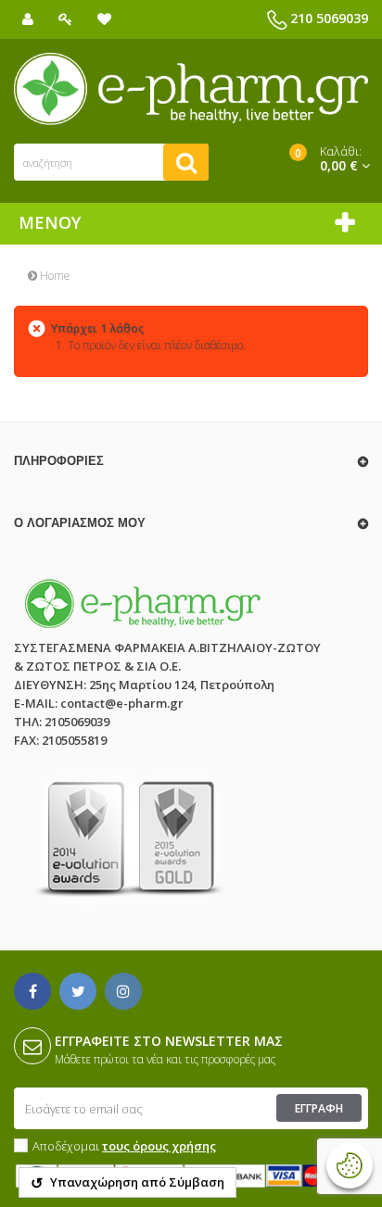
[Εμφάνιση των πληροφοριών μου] (28, 19)
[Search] (186, 162)
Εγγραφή (319, 1108)
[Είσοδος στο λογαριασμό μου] (65, 19)
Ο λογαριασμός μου (80, 523)
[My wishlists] (104, 19)
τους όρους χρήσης (159, 1146)
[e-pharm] (191, 89)
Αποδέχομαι (124, 1146)
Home (53, 275)
